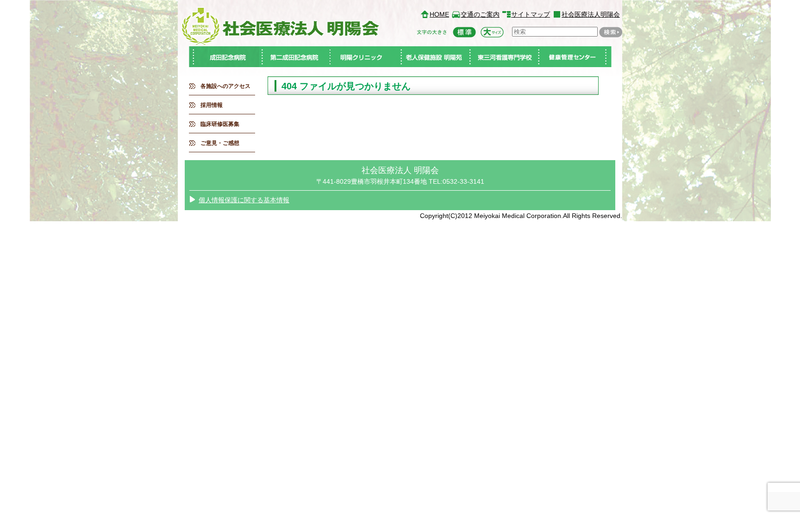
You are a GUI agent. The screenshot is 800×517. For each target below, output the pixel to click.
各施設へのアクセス (225, 86)
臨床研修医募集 (219, 124)
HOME (439, 14)
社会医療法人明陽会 (591, 14)
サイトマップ (530, 14)
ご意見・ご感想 (219, 143)
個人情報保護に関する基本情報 (244, 200)
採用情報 (211, 105)
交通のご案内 (480, 14)
